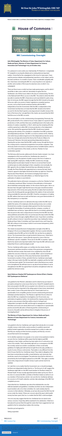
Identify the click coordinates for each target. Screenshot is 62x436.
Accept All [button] (15, 432)
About (53, 19)
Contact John (15, 19)
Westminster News (32, 19)
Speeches (41, 19)
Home (9, 19)
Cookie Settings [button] (6, 432)
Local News (23, 19)
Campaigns (47, 19)
